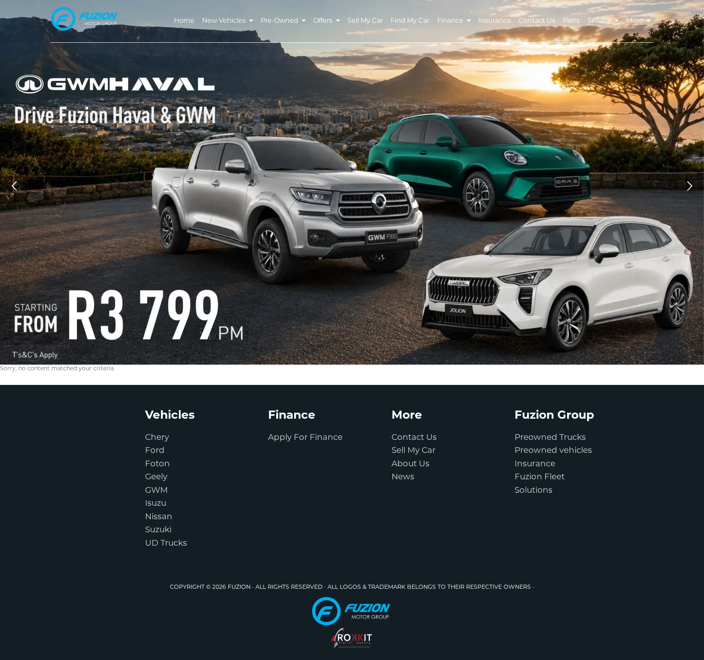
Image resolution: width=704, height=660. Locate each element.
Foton (157, 464)
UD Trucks (166, 544)
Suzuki (158, 530)
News (403, 477)
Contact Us (414, 438)
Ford (155, 451)
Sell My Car (414, 451)
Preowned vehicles (553, 451)
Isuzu (155, 504)
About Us (410, 464)
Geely (156, 477)
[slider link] (352, 182)
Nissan (158, 517)
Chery (157, 438)
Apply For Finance (305, 438)
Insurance (535, 464)
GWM (156, 491)
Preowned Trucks (550, 438)
